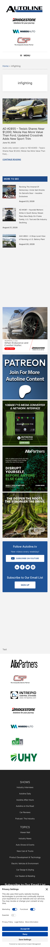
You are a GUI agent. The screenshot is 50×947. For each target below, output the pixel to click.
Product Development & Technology (25, 857)
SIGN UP (25, 585)
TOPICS (25, 827)
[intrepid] (24, 695)
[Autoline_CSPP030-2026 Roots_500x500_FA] (25, 537)
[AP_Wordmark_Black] (24, 664)
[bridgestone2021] (24, 21)
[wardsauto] (24, 31)
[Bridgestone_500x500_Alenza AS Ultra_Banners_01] (25, 351)
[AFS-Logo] (24, 742)
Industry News (25, 838)
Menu (27, 55)
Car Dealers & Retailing (25, 876)
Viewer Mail (25, 832)
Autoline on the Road (25, 806)
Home (6, 66)
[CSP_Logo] (24, 42)
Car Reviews (25, 812)
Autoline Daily (25, 793)
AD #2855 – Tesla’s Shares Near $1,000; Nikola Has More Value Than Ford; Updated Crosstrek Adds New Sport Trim (24, 134)
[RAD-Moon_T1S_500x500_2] (25, 445)
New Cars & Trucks (25, 851)
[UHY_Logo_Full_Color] (24, 758)
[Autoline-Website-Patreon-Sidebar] (25, 398)
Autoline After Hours (25, 800)
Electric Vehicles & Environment (25, 863)
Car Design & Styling (25, 870)
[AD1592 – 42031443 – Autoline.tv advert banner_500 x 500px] (25, 490)
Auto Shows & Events (25, 845)
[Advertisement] (25, 277)
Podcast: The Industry (25, 818)
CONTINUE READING (12, 159)
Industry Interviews (25, 787)
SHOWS (25, 782)
